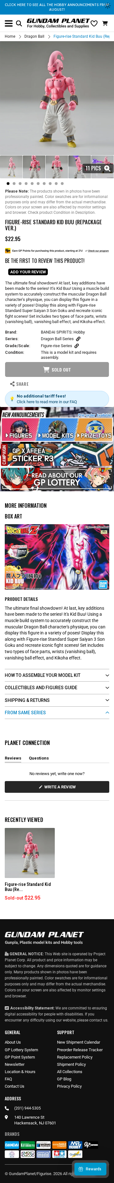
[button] (105, 23)
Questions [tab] (39, 759)
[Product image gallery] (57, 98)
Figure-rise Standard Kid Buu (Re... (28, 887)
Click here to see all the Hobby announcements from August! (57, 7)
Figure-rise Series (56, 345)
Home (10, 36)
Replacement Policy (74, 1057)
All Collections (69, 1071)
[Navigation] (9, 23)
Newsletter (14, 1064)
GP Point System (20, 1057)
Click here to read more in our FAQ (47, 401)
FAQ (8, 1079)
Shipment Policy (71, 1064)
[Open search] (19, 23)
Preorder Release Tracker (80, 1049)
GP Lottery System (21, 1049)
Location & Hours (20, 1071)
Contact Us (14, 1086)
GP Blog (64, 1079)
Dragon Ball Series (57, 338)
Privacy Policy (69, 1086)
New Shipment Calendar (78, 1042)
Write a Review (61, 788)
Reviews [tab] (13, 759)
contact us (98, 1020)
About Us (13, 1042)
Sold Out (61, 369)
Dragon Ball (34, 36)
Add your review (28, 272)
